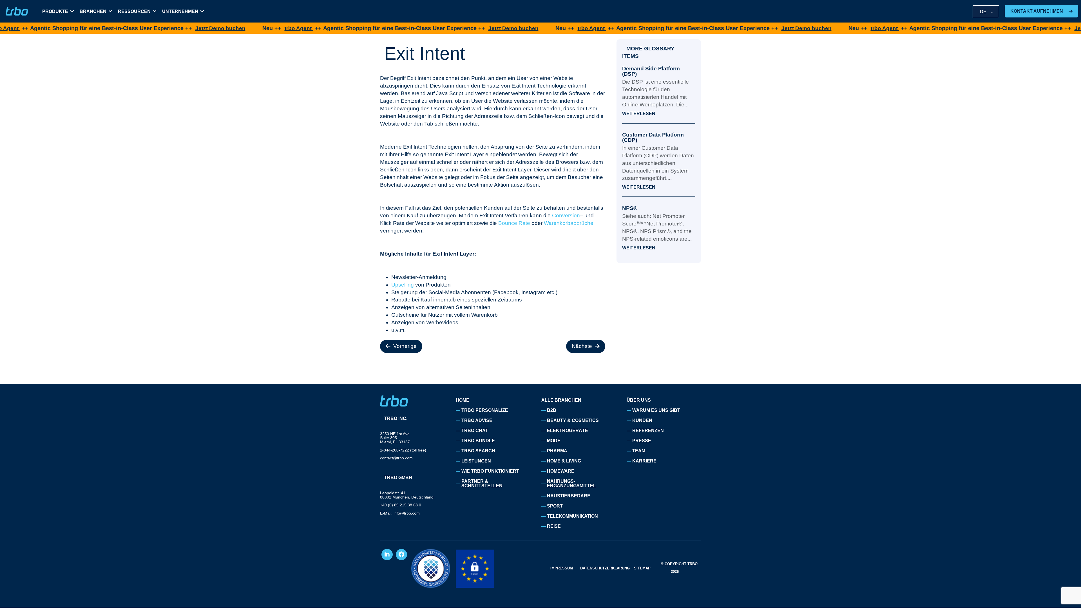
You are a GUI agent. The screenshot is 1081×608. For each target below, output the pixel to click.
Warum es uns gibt (656, 410)
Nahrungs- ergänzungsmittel (571, 483)
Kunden (642, 420)
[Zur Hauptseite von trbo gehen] (17, 11)
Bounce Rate (514, 223)
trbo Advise (476, 420)
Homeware (560, 471)
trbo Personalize (484, 410)
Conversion (566, 215)
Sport (555, 506)
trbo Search (478, 450)
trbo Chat (474, 430)
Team (638, 450)
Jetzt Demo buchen (190, 28)
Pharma (557, 450)
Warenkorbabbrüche (568, 223)
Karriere (644, 461)
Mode (553, 440)
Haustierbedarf (568, 495)
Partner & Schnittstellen (481, 483)
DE (983, 11)
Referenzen (648, 430)
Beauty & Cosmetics (573, 420)
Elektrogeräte (567, 430)
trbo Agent (268, 28)
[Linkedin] (387, 554)
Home (462, 400)
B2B (551, 410)
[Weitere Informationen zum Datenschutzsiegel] (430, 568)
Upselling (402, 285)
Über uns (639, 400)
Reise (554, 526)
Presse (641, 440)
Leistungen (476, 461)
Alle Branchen (561, 400)
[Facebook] (401, 554)
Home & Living (564, 461)
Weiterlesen (638, 113)
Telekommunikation (572, 516)
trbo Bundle (478, 440)
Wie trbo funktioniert (490, 471)
